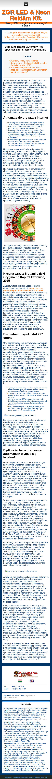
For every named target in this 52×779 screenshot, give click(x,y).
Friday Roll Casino (40, 720)
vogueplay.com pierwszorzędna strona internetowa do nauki (23, 289)
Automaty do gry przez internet (24, 61)
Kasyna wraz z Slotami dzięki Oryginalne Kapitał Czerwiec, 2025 (28, 64)
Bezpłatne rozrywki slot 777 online (25, 68)
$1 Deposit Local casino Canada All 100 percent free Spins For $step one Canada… (26, 38)
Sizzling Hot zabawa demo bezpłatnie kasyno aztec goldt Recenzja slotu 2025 (26, 34)
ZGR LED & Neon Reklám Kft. (26, 15)
